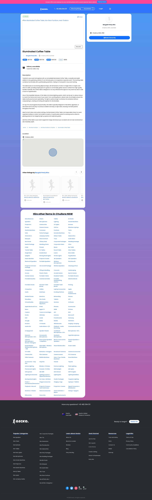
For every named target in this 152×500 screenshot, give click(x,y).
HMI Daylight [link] (57, 369)
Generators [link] (28, 236)
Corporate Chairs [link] (59, 244)
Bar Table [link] (71, 247)
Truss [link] (55, 238)
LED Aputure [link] (28, 372)
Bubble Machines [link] (44, 357)
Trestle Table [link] (29, 250)
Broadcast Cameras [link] (60, 351)
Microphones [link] (43, 221)
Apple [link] (70, 289)
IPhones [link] (56, 306)
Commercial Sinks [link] (44, 279)
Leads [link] (41, 318)
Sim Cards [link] (42, 299)
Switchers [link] (71, 321)
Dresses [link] (70, 224)
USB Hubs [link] (42, 315)
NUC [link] (69, 312)
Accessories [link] (71, 306)
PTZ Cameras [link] (72, 354)
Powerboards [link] (58, 318)
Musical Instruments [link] (60, 395)
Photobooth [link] (71, 261)
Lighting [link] (56, 221)
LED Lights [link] (71, 369)
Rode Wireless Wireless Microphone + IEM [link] (31, 347)
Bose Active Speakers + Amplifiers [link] (45, 340)
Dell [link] (26, 318)
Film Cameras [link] (43, 354)
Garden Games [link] (29, 276)
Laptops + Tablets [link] (73, 382)
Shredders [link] (28, 299)
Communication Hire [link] (74, 326)
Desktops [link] (42, 292)
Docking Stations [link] (59, 292)
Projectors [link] (28, 224)
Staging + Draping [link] (73, 323)
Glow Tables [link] (71, 250)
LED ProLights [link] (72, 372)
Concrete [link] (56, 270)
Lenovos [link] (56, 315)
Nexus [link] (55, 247)
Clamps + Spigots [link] (73, 391)
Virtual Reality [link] (29, 302)
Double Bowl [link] (43, 253)
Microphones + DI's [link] (73, 331)
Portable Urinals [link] (29, 285)
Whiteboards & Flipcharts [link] (43, 302)
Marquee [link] (27, 238)
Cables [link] (41, 289)
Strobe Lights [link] (58, 256)
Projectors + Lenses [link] (59, 386)
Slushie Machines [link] (30, 230)
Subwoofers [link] (71, 236)
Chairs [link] (41, 219)
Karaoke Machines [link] (59, 233)
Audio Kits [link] (28, 326)
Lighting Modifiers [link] (73, 374)
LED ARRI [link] (41, 372)
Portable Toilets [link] (44, 276)
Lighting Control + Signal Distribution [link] (44, 375)
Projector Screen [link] (44, 258)
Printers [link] (70, 309)
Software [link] (71, 302)
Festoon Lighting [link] (59, 366)
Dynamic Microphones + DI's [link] (30, 336)
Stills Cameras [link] (29, 357)
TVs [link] (69, 233)
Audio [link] (26, 292)
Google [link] (27, 321)
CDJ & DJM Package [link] (45, 266)
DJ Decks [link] (71, 219)
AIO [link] (55, 312)
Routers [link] (27, 323)
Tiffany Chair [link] (43, 241)
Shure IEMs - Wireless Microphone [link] (45, 346)
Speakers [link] (27, 221)
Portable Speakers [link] (44, 261)
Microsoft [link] (71, 315)
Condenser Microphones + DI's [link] (59, 331)
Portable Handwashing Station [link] (58, 280)
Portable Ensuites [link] (30, 279)
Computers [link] (28, 289)
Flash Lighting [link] (72, 366)
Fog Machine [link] (72, 256)
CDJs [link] (69, 244)
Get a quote (92, 443)
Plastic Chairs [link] (43, 273)
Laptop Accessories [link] (59, 289)
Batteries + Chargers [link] (45, 351)
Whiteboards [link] (58, 323)
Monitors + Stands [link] (30, 391)
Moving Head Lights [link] (45, 256)
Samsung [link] (71, 318)
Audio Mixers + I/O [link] (44, 326)
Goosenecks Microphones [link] (43, 336)
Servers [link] (70, 296)
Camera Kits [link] (28, 354)
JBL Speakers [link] (57, 258)
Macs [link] (26, 309)
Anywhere (87, 9)
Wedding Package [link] (73, 241)
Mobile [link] (56, 321)
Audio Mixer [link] (71, 238)
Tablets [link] (56, 299)
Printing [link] (70, 285)
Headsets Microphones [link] (58, 336)
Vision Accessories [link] (44, 391)
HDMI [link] (55, 309)
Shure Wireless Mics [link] (59, 345)
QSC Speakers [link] (72, 258)
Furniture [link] (56, 230)
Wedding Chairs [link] (44, 244)
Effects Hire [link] (28, 395)
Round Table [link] (57, 250)
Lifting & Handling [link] (44, 270)
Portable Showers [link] (73, 276)
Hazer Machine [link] (29, 258)
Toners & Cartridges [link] (45, 312)
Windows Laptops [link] (73, 227)
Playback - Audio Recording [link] (59, 327)
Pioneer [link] (41, 247)
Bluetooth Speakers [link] (31, 261)
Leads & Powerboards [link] (72, 292)
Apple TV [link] (42, 309)
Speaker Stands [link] (44, 331)
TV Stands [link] (42, 323)
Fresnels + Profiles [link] (44, 369)
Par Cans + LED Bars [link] (45, 379)
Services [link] (56, 302)
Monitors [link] (42, 296)
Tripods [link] (70, 362)
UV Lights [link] (56, 224)
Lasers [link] (56, 253)
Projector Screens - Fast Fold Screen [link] (45, 387)
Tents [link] (70, 230)
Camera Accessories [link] (74, 351)
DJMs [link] (26, 247)
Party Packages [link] (44, 233)
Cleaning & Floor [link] (73, 266)
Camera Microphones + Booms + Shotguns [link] (30, 341)
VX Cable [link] (27, 351)
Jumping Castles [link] (44, 236)
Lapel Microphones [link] (73, 335)
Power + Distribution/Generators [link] (32, 382)
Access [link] (27, 273)
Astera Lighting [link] (29, 366)
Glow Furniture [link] (43, 238)
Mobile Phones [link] (29, 296)
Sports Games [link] (72, 273)
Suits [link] (26, 233)
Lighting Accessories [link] (31, 374)
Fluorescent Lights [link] (30, 369)
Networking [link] (57, 296)
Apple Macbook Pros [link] (31, 306)
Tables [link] (56, 219)
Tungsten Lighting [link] (73, 379)
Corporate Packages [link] (60, 241)
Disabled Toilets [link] (58, 276)
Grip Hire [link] (41, 362)
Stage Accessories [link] (44, 382)
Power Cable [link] (72, 345)
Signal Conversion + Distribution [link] (74, 387)
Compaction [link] (28, 270)
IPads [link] (41, 306)
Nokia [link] (41, 321)
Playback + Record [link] (30, 386)
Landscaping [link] (72, 270)
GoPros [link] (56, 227)
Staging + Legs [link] (58, 382)
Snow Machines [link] (72, 357)
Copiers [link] (27, 312)
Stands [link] (56, 362)
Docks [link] (27, 315)
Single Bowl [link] (28, 253)
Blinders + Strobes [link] (44, 366)
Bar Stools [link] (28, 241)
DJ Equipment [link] (29, 331)
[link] (43, 9)
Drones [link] (27, 227)
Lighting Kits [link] (57, 374)
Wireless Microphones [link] (58, 262)
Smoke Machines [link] (73, 221)
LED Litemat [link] (57, 372)
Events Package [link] (29, 244)
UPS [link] (69, 299)
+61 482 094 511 (61, 9)
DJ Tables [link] (42, 250)
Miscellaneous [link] (29, 219)
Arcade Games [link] (58, 273)
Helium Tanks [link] (58, 236)
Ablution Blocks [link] (72, 279)
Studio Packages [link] (59, 379)
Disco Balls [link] (71, 253)
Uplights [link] (27, 256)
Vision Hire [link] (42, 395)
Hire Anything (76, 9)
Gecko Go (134, 422)
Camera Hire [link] (43, 224)
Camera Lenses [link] (43, 227)
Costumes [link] (42, 230)
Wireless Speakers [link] (59, 266)
